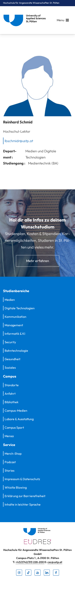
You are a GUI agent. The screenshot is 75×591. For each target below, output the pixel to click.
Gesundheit (12, 359)
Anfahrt (10, 393)
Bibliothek (11, 402)
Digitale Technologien (20, 308)
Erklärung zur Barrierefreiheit (25, 496)
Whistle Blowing (16, 487)
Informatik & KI (15, 334)
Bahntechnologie (16, 350)
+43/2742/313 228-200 (30, 562)
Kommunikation (15, 317)
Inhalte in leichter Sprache (23, 504)
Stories (9, 470)
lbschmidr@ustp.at (19, 140)
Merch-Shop (13, 453)
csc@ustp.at (55, 562)
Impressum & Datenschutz (22, 479)
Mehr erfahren (37, 261)
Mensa (9, 436)
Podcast (10, 462)
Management (14, 325)
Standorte (12, 385)
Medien (10, 300)
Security (10, 342)
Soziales (10, 367)
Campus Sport (14, 427)
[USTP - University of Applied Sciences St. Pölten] (25, 20)
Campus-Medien (16, 410)
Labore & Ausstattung (19, 419)
